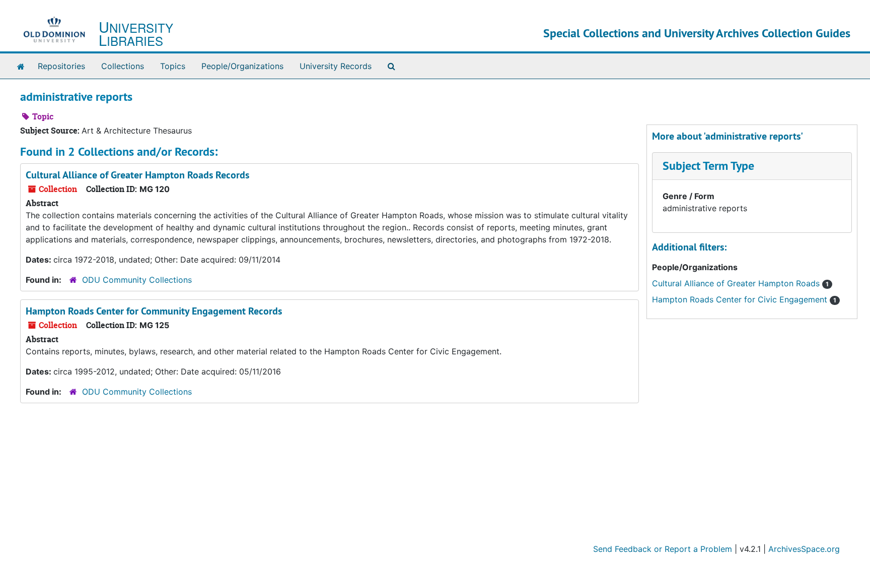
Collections (122, 66)
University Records (336, 66)
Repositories (61, 66)
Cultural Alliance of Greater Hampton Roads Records (137, 174)
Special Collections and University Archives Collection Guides (696, 33)
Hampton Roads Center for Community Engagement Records (154, 311)
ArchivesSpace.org (804, 549)
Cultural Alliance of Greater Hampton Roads (740, 283)
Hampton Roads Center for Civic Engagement (744, 299)
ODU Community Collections (137, 280)
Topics (172, 66)
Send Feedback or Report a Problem (662, 549)
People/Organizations (242, 66)
